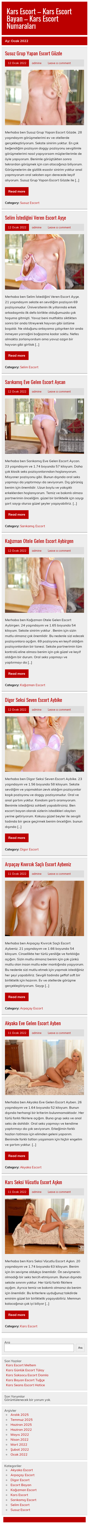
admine (36, 63)
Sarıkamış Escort (32, 526)
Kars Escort (28, 1326)
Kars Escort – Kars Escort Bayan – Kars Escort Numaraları (39, 18)
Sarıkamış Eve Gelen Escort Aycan (35, 381)
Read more (16, 191)
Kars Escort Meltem (21, 1365)
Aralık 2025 (20, 1415)
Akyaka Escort (30, 1167)
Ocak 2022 (19, 1454)
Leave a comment (59, 63)
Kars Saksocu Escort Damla (27, 1375)
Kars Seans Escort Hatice (25, 1385)
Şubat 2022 (20, 1449)
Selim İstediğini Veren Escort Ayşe (35, 217)
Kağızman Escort (32, 685)
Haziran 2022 (21, 1429)
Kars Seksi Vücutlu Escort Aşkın (33, 1182)
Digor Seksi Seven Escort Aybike (33, 699)
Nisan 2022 (20, 1439)
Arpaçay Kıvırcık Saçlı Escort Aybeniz (38, 864)
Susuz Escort (29, 203)
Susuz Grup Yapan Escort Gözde (33, 53)
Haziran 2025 (21, 1424)
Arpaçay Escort (31, 1008)
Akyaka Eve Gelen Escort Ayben (33, 1023)
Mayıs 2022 (20, 1434)
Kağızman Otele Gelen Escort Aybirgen (39, 540)
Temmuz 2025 (22, 1419)
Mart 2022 (19, 1444)
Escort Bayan (21, 1485)
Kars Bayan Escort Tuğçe (25, 1380)
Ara (7, 1342)
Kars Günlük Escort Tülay (25, 1370)
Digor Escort (29, 849)
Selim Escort (29, 367)
